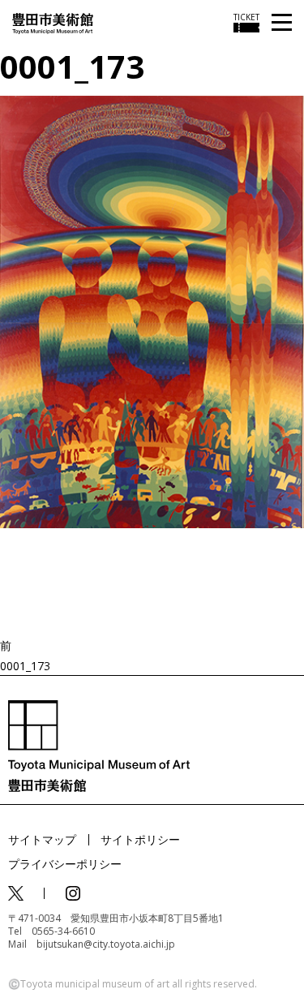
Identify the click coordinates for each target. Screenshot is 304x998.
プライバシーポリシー (65, 863)
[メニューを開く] (282, 23)
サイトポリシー (140, 839)
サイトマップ (42, 839)
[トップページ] (52, 22)
